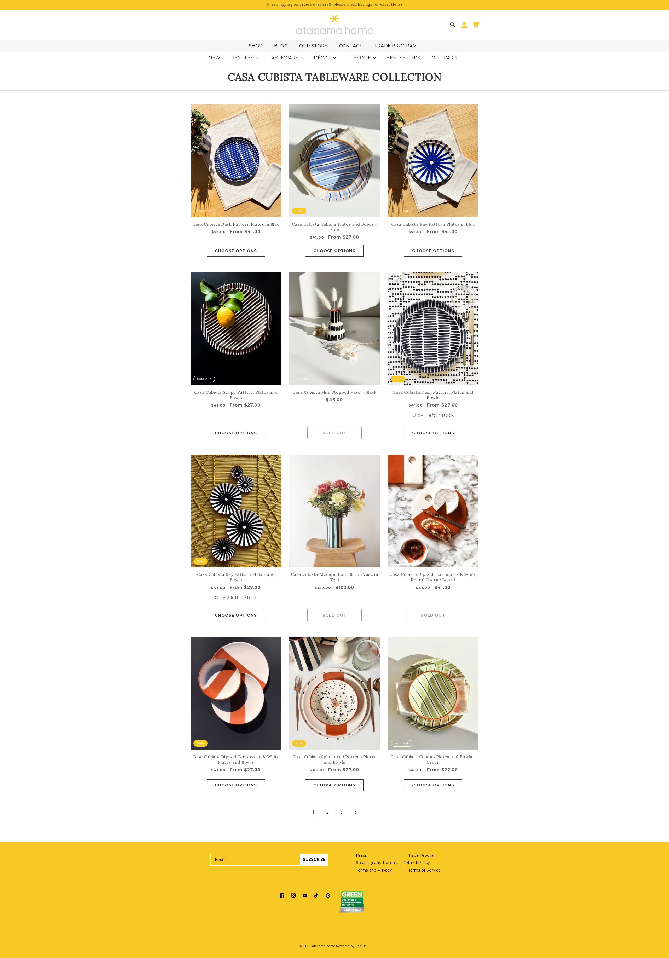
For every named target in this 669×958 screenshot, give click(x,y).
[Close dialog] (427, 426)
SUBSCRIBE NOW (385, 511)
